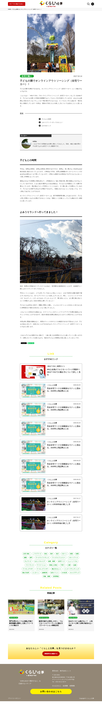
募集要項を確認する (51, 653)
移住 (45, 553)
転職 (77, 553)
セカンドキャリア (40, 561)
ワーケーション (41, 565)
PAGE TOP (99, 703)
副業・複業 (51, 561)
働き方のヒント (56, 569)
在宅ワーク (61, 561)
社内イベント (55, 572)
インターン (35, 572)
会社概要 (65, 685)
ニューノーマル (72, 561)
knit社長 (64, 572)
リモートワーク (73, 557)
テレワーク (28, 561)
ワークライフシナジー (59, 557)
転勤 (71, 553)
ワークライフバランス (42, 557)
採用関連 (56, 576)
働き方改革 (25, 572)
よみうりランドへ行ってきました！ (52, 122)
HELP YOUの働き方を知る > (16, 4)
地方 (57, 553)
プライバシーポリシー (14, 698)
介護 (69, 565)
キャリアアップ (75, 572)
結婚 (75, 565)
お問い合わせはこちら (51, 691)
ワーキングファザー (43, 569)
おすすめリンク (46, 125)
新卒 (31, 557)
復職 (25, 557)
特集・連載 (46, 576)
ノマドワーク (37, 553)
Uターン (64, 553)
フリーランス (30, 565)
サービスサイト (56, 685)
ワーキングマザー (28, 569)
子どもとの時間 (46, 119)
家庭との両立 (53, 565)
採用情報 (72, 685)
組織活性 (44, 572)
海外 (51, 553)
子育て (63, 565)
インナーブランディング (71, 569)
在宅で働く (26, 553)
